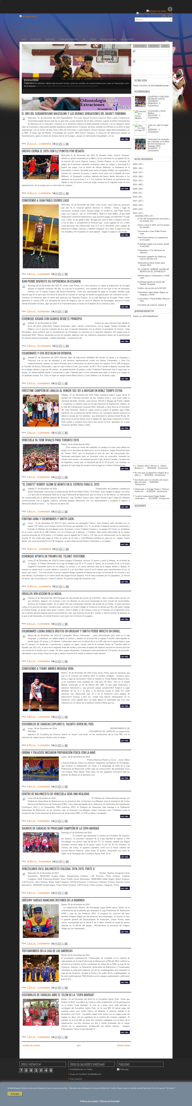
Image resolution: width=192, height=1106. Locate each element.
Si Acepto (15, 1094)
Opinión (93, 39)
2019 (135, 193)
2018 (135, 197)
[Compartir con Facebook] (67, 144)
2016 (135, 205)
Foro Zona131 (76, 1079)
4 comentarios (43, 943)
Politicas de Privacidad (110, 1101)
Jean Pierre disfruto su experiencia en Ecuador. (51, 281)
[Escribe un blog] (60, 144)
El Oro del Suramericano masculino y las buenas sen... (154, 220)
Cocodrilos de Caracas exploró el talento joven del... (152, 306)
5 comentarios (44, 383)
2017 (135, 201)
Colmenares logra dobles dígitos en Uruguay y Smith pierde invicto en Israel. (71, 631)
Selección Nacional (108, 39)
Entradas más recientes (31, 1045)
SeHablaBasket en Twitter (81, 1069)
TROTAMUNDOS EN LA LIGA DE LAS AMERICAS (47, 950)
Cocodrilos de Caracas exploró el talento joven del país (58, 724)
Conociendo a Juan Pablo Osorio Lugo (45, 200)
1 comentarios (45, 143)
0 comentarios (44, 786)
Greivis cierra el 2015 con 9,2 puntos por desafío (53, 150)
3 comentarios (44, 511)
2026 (135, 164)
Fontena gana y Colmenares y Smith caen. (48, 518)
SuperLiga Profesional (68, 39)
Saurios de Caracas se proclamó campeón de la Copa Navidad (60, 828)
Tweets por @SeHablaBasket (145, 316)
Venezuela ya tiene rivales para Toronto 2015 (50, 439)
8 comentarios (44, 311)
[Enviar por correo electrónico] (57, 144)
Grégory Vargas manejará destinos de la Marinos (53, 900)
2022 (135, 180)
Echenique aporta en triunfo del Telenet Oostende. (54, 556)
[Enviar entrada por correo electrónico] (53, 143)
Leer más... (124, 139)
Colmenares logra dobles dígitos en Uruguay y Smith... (153, 293)
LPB (83, 39)
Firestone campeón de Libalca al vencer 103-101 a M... (152, 257)
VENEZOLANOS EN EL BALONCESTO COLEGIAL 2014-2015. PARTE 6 (58, 868)
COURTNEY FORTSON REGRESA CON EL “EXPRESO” (158, 99)
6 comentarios (44, 623)
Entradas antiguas (123, 1045)
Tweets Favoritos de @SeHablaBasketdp (150, 85)
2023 (135, 176)
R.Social (153, 46)
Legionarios (50, 39)
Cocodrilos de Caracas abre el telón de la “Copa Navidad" (58, 994)
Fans (165, 46)
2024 (135, 172)
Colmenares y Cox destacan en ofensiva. (47, 353)
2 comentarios (45, 193)
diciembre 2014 (142, 216)
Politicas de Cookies (89, 1101)
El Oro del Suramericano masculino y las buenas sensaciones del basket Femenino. (74, 113)
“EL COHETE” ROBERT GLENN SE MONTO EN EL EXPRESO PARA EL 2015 (60, 484)
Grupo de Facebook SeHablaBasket (85, 1074)
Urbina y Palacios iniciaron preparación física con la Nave (59, 752)
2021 (135, 184)
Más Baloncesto (127, 39)
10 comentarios (44, 346)
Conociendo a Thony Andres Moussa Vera (48, 668)
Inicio (24, 39)
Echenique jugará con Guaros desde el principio (52, 318)
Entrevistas (36, 39)
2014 (135, 213)
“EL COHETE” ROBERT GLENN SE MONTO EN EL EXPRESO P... (153, 270)
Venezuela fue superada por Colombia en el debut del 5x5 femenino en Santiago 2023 (158, 142)
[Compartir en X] (63, 144)
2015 (135, 209)
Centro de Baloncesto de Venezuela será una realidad (55, 793)
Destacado (140, 46)
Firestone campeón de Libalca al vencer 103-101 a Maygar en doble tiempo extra (72, 390)
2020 (135, 189)
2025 (135, 168)
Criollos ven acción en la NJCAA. (42, 593)
